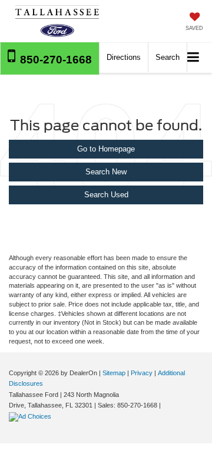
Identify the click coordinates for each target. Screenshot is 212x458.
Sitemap (113, 372)
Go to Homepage (106, 148)
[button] (50, 58)
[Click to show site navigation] (193, 58)
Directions (124, 57)
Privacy (142, 372)
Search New (106, 171)
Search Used (106, 194)
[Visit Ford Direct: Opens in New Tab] (31, 416)
